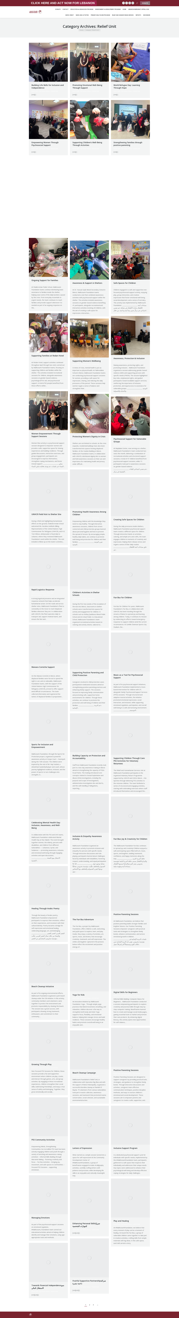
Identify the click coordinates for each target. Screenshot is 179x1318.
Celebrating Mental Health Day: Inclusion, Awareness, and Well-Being (45, 825)
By (44, 91)
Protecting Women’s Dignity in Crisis (89, 436)
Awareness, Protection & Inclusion (129, 358)
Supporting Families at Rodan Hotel (47, 355)
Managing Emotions (40, 1217)
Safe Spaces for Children (125, 283)
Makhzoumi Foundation (38, 593)
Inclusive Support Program (125, 1148)
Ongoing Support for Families (44, 280)
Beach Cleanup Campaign (84, 1073)
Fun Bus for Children (123, 597)
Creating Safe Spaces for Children (129, 519)
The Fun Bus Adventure (83, 919)
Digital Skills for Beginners (125, 992)
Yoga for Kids (79, 995)
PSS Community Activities (43, 1139)
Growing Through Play (41, 1064)
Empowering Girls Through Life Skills (48, 200)
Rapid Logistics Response (42, 589)
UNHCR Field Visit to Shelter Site (46, 514)
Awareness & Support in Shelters (87, 283)
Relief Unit (34, 91)
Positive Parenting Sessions (126, 914)
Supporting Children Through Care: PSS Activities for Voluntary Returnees (129, 761)
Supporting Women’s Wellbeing (87, 361)
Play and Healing (121, 1221)
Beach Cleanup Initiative (42, 986)
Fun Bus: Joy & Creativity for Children (130, 839)
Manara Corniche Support (43, 667)
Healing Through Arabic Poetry (45, 908)
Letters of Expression (82, 1148)
